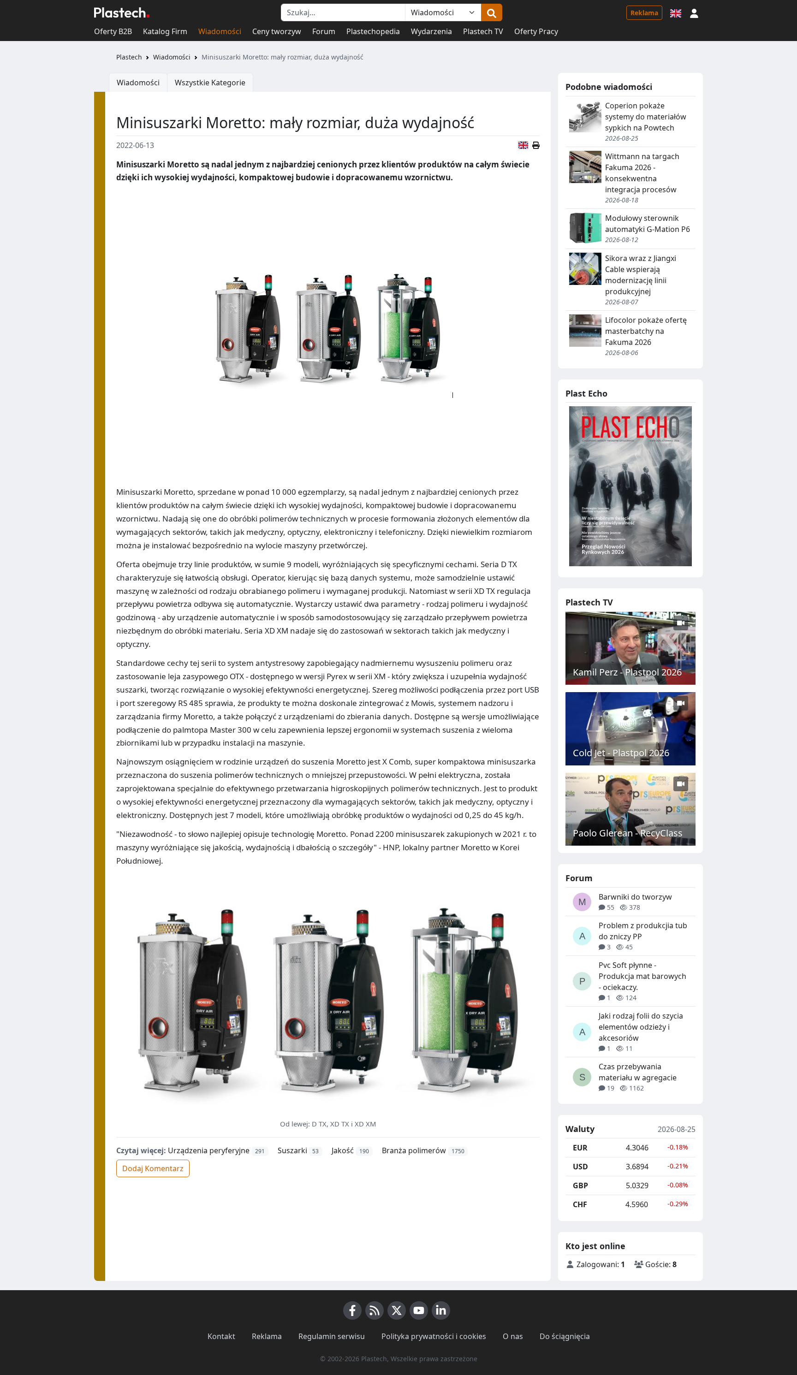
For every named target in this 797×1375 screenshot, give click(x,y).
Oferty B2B (113, 31)
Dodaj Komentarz (153, 1168)
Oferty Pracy (536, 31)
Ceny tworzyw (276, 31)
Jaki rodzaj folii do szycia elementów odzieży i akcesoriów (641, 1027)
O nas (513, 1336)
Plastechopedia (373, 31)
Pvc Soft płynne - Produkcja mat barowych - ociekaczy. (642, 976)
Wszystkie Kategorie (210, 82)
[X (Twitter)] (396, 1310)
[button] (694, 12)
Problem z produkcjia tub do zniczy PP (643, 931)
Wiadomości (219, 31)
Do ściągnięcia (565, 1336)
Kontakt (221, 1336)
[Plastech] (121, 12)
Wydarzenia (431, 31)
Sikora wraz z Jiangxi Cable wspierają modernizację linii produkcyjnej (640, 274)
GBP (580, 1185)
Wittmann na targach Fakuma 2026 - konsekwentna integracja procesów (642, 173)
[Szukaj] (491, 12)
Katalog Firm (165, 31)
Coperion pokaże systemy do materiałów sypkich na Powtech (645, 117)
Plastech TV (483, 31)
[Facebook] (352, 1310)
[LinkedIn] (441, 1310)
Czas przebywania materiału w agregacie (638, 1072)
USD (580, 1167)
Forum (323, 31)
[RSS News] (374, 1310)
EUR (580, 1148)
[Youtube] (419, 1310)
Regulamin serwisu (331, 1336)
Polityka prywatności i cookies (433, 1336)
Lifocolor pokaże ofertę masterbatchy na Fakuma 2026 (646, 331)
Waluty (580, 1129)
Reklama (644, 12)
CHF (580, 1204)
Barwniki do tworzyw (635, 897)
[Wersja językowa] (675, 12)
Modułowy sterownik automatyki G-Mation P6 (647, 223)
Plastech (129, 57)
